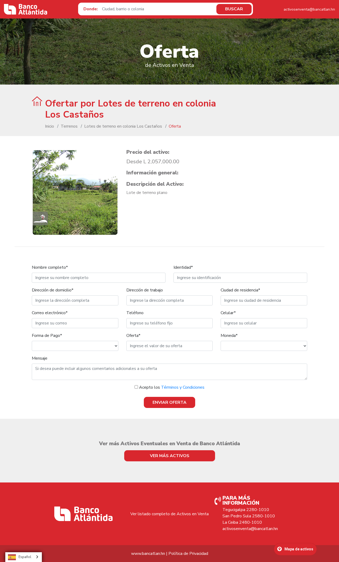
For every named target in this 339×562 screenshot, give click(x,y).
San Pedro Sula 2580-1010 (248, 516)
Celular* (228, 313)
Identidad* (183, 267)
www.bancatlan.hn (148, 553)
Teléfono (135, 313)
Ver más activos (169, 456)
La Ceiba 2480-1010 (242, 522)
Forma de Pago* (47, 335)
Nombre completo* (50, 267)
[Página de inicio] (25, 9)
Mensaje (39, 358)
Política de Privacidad (188, 553)
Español (25, 557)
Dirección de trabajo (144, 290)
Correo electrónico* (50, 313)
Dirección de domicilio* (52, 290)
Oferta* (133, 335)
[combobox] (23, 557)
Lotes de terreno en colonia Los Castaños (123, 126)
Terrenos (69, 126)
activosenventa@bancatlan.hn (309, 9)
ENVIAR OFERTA (169, 402)
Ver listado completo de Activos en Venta (169, 514)
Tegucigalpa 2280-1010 (245, 510)
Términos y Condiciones (182, 387)
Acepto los (171, 387)
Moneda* (229, 335)
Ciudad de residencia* (240, 290)
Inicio (49, 126)
